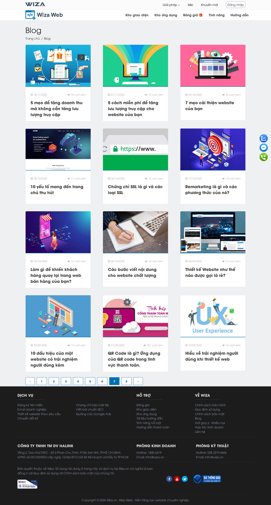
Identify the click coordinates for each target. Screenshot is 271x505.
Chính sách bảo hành (210, 405)
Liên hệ (200, 432)
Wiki (190, 5)
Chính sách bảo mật (209, 414)
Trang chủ (32, 38)
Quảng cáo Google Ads (93, 414)
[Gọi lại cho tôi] (263, 156)
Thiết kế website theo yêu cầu (39, 414)
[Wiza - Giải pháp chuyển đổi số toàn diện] (35, 4)
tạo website (157, 500)
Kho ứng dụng (165, 14)
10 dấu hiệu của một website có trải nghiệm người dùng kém (54, 359)
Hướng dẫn (240, 14)
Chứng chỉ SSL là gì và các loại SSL (135, 189)
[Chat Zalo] (263, 137)
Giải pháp (170, 5)
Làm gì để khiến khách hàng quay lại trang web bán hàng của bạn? (56, 275)
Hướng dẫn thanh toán (152, 427)
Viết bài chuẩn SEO (89, 409)
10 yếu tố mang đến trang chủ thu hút (57, 189)
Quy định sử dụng (207, 409)
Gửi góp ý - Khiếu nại (210, 423)
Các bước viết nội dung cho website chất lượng (132, 272)
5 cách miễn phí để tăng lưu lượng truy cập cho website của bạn (133, 108)
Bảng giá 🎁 (193, 14)
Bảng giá (142, 405)
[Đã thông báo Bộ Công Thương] (207, 478)
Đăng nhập (236, 5)
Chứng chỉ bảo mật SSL (92, 405)
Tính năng (217, 14)
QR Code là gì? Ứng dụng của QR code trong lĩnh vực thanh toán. (134, 359)
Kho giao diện (136, 14)
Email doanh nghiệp (31, 409)
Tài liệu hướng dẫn (149, 418)
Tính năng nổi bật (148, 423)
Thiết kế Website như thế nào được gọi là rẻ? (210, 272)
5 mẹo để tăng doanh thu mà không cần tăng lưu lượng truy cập (57, 108)
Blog (198, 418)
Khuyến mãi (209, 5)
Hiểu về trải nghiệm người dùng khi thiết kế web (211, 356)
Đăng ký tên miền (30, 405)
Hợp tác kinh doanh (209, 427)
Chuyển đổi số (27, 418)
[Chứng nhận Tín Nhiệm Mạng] (27, 483)
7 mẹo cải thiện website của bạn (209, 105)
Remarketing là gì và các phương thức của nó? (211, 189)
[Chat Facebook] (263, 147)
